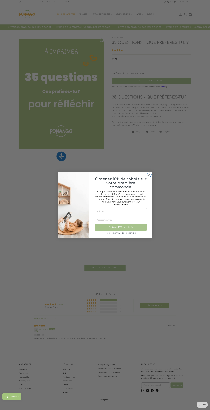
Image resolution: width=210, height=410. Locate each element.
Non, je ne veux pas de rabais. (121, 233)
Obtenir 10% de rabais (121, 227)
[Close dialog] (149, 175)
